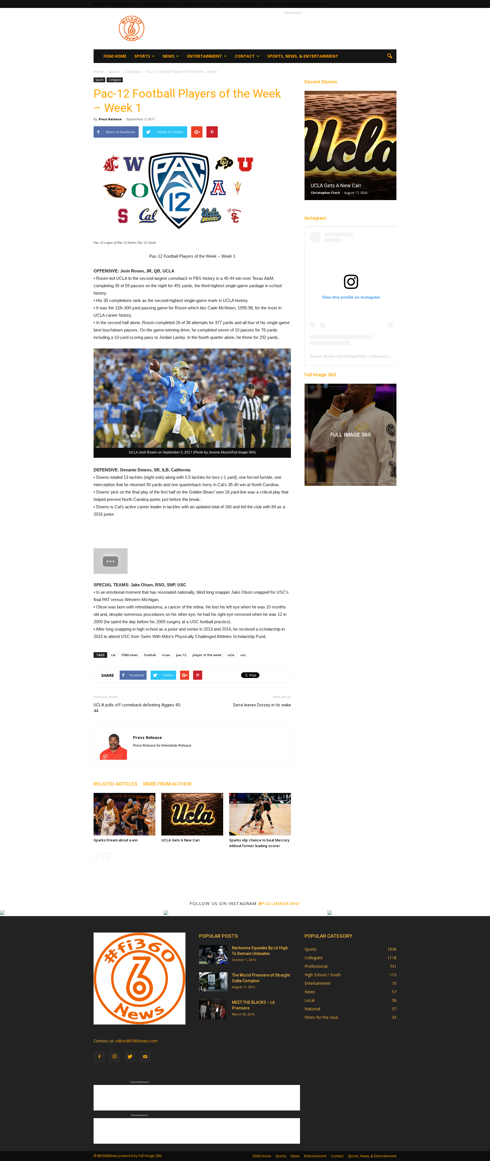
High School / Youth (323, 974)
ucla (231, 655)
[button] (389, 56)
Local (309, 1000)
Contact (269, 4)
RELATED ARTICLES (116, 784)
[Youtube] (145, 1057)
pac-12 (181, 655)
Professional (316, 966)
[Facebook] (99, 1057)
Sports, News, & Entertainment (304, 4)
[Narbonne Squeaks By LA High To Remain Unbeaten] (213, 954)
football (150, 655)
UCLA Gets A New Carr (180, 840)
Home (99, 71)
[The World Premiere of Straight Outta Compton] (213, 981)
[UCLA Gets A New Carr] (192, 814)
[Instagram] (114, 1057)
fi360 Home (190, 4)
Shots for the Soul (321, 1017)
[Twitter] (130, 1057)
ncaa (166, 655)
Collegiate (114, 80)
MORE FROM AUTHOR (167, 784)
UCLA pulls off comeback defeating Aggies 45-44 (137, 707)
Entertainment (245, 4)
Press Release (110, 119)
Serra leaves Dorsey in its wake (262, 704)
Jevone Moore (322, 356)
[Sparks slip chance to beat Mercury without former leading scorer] (260, 814)
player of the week (207, 655)
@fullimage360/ (279, 903)
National (312, 1008)
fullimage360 (353, 356)
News (224, 4)
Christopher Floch (325, 192)
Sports (207, 4)
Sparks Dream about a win (116, 840)
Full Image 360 (320, 374)
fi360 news (130, 655)
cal (113, 655)
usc (243, 655)
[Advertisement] (293, 28)
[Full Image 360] (350, 435)
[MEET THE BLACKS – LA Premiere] (212, 1009)
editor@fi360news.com (136, 1041)
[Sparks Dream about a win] (124, 814)
